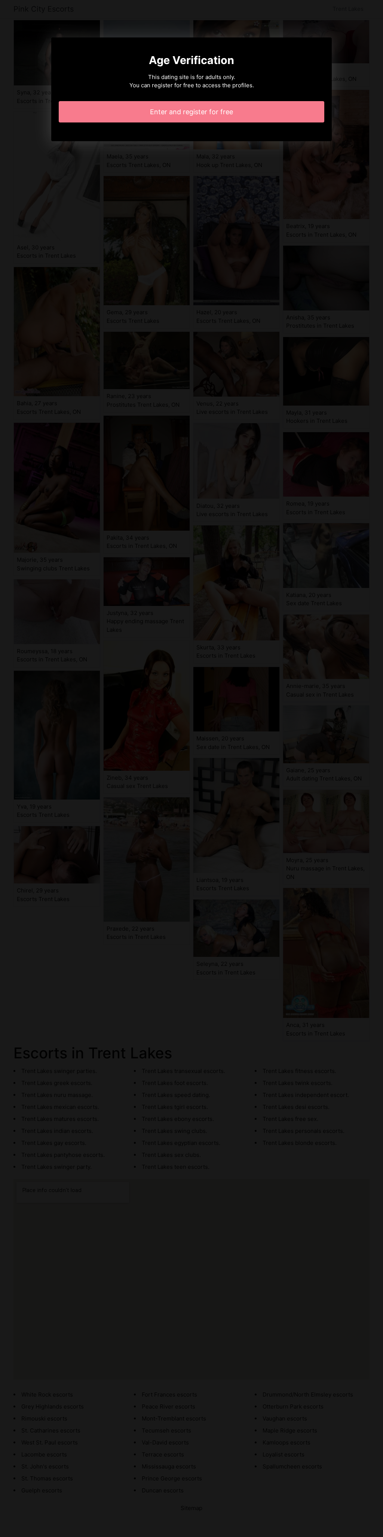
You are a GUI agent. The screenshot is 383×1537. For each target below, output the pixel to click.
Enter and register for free (191, 112)
